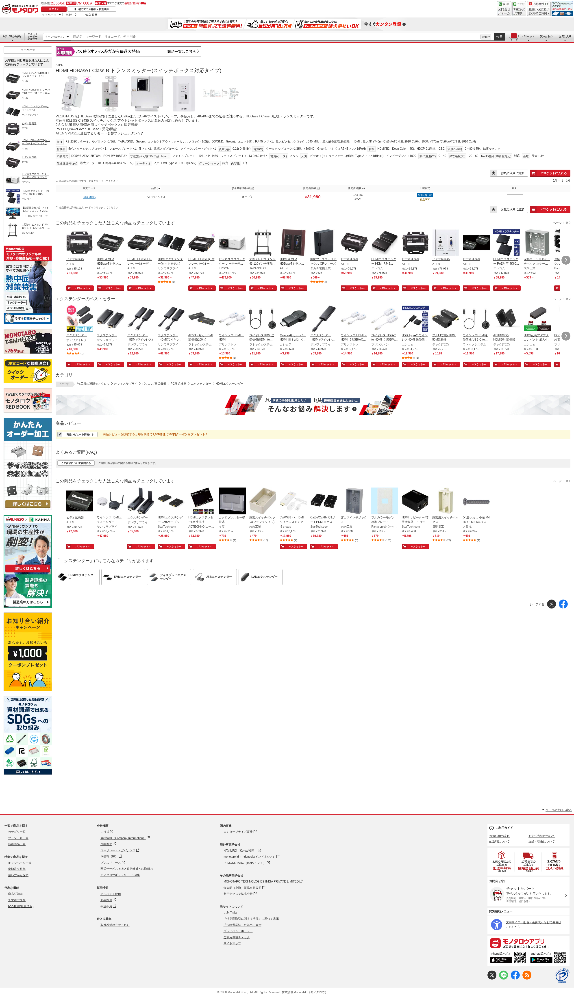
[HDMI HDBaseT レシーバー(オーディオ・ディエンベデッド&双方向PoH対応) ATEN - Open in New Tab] (140, 243)
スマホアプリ (17, 900)
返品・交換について (541, 841)
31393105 (89, 197)
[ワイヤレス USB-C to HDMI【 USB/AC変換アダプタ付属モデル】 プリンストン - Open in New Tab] (384, 319)
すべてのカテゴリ (55, 36)
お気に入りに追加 (512, 173)
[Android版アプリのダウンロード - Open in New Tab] (549, 958)
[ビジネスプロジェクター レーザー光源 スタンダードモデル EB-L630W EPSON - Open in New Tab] (232, 243)
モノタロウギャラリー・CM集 (120, 875)
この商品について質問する (76, 463)
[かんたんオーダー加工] (28, 509)
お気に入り (565, 36)
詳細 (485, 36)
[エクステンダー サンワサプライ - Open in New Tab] (110, 319)
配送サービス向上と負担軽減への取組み (126, 868)
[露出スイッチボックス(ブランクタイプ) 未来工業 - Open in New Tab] (262, 501)
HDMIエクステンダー (230, 383)
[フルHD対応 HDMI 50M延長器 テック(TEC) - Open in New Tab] (445, 319)
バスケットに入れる (554, 173)
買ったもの (546, 36)
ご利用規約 (231, 912)
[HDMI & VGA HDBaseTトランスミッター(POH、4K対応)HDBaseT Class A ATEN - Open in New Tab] (110, 243)
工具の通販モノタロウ (95, 383)
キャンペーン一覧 (19, 863)
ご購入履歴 (90, 14)
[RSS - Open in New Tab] (526, 978)
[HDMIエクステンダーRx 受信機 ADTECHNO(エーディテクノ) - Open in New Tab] (201, 501)
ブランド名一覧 (18, 838)
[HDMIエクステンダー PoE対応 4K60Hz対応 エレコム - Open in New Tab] (506, 243)
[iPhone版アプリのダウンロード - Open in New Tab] (507, 958)
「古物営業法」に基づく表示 (242, 925)
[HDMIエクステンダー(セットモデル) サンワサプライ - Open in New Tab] (171, 243)
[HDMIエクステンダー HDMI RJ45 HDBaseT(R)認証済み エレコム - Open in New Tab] (384, 243)
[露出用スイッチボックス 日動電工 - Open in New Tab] (445, 501)
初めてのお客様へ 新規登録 (93, 9)
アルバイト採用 (110, 894)
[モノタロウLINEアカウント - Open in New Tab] (503, 978)
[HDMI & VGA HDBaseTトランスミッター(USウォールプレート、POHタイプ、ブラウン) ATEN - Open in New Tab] (293, 243)
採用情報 (103, 887)
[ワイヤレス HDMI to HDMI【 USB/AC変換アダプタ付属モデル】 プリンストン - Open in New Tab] (354, 319)
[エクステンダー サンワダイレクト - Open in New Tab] (79, 319)
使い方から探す (18, 875)
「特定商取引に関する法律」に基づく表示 (251, 918)
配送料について (499, 841)
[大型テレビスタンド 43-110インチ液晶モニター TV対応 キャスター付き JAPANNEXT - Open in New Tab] (262, 243)
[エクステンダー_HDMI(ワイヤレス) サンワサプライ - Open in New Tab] (140, 319)
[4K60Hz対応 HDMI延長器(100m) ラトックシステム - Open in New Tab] (201, 319)
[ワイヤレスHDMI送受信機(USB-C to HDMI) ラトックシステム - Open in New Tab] (476, 319)
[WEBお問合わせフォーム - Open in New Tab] (504, 8)
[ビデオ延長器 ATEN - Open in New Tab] (79, 243)
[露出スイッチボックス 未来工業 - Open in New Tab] (354, 501)
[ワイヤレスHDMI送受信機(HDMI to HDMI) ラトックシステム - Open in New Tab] (262, 319)
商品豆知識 (15, 894)
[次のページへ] (565, 260)
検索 (499, 36)
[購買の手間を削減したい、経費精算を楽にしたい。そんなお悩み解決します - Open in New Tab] (313, 405)
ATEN (59, 65)
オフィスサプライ (125, 383)
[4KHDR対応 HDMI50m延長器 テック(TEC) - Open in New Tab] (506, 319)
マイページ (49, 14)
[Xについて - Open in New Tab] (491, 978)
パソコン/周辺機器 (154, 383)
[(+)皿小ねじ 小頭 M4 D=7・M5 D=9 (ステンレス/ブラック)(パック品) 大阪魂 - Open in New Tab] (476, 501)
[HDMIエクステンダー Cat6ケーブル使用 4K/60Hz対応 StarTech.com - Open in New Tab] (171, 501)
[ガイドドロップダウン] (539, 11)
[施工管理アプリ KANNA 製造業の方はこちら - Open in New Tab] (28, 606)
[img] (21, 9)
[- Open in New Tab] (502, 862)
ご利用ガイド (504, 827)
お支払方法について (541, 836)
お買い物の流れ (499, 836)
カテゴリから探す (12, 36)
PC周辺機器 (178, 383)
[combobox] (276, 37)
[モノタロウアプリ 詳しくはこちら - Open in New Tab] (528, 943)
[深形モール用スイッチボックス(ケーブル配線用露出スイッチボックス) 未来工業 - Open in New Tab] (537, 243)
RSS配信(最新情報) (20, 906)
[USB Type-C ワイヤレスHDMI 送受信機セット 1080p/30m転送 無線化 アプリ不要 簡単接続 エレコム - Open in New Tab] (415, 319)
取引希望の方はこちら (115, 925)
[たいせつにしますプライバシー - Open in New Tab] (562, 975)
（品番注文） (32, 36)
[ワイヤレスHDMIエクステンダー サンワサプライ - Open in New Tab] (110, 501)
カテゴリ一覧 (17, 831)
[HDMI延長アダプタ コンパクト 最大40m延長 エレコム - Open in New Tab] (537, 319)
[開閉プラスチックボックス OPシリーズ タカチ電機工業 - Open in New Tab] (323, 243)
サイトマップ (232, 943)
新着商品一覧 (17, 844)
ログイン (54, 9)
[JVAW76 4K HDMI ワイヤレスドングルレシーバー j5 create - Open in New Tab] (293, 501)
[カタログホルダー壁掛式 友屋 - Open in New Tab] (232, 501)
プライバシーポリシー (238, 931)
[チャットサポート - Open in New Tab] (519, 8)
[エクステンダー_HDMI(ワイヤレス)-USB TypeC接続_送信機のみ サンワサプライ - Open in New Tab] (323, 319)
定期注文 (71, 14)
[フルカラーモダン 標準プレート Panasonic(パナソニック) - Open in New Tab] (384, 501)
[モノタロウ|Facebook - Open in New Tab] (515, 978)
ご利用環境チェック (237, 937)
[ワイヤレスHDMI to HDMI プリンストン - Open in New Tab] (232, 319)
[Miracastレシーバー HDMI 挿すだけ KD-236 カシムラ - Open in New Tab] (293, 319)
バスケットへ (82, 288)
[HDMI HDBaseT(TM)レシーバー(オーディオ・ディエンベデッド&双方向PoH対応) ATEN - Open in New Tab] (201, 243)
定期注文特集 (17, 869)
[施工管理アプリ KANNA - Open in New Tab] (28, 572)
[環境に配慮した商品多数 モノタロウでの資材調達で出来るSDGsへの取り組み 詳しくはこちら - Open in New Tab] (28, 773)
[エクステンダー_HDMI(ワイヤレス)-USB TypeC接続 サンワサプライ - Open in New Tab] (171, 319)
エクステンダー (201, 383)
